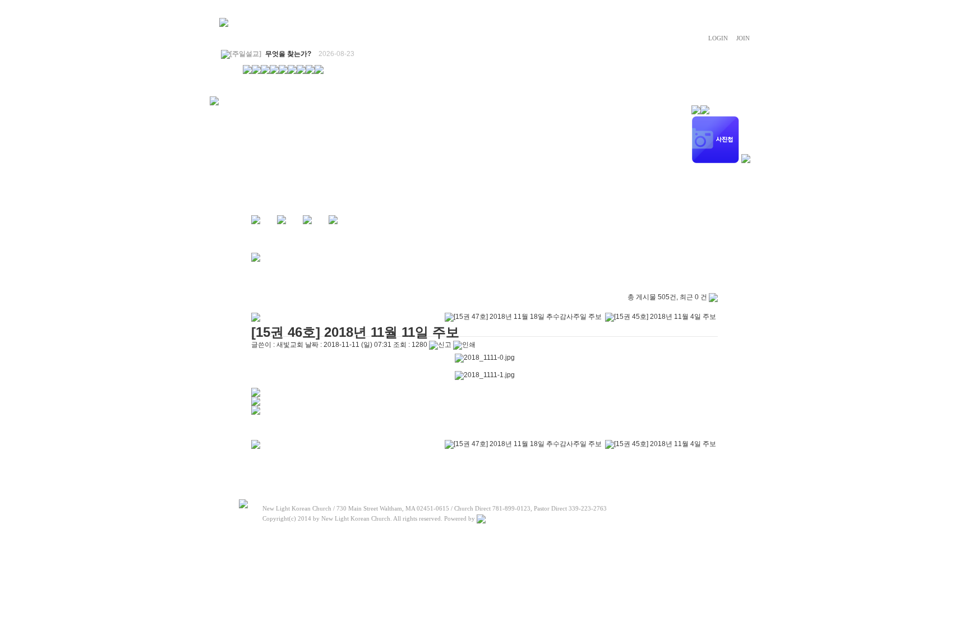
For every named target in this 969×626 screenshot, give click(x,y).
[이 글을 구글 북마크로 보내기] (255, 412)
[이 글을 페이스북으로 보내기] (255, 403)
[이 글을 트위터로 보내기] (255, 394)
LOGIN (718, 38)
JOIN (743, 38)
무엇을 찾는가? (288, 54)
